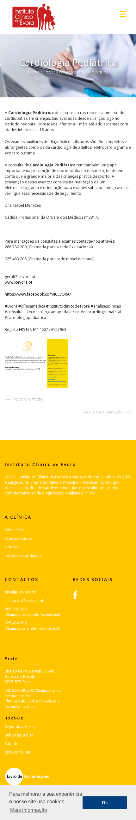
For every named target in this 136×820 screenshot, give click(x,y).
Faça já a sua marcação (102, 412)
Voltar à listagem (29, 399)
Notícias (12, 547)
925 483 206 (16, 623)
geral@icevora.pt (20, 592)
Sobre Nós (14, 530)
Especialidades (43, 72)
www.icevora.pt (18, 282)
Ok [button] (105, 802)
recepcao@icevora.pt (24, 600)
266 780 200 (16, 609)
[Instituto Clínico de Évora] (34, 17)
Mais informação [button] (28, 810)
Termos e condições (23, 555)
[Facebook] (78, 595)
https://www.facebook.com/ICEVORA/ (38, 294)
